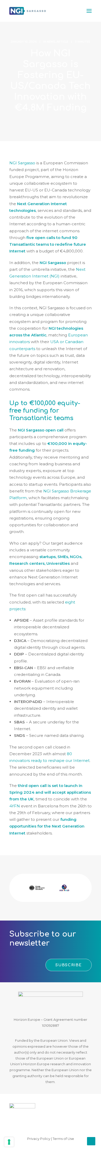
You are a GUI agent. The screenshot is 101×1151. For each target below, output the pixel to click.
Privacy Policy (38, 1139)
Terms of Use (63, 1139)
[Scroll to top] (91, 1140)
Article (62, 41)
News (51, 41)
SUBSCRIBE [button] (68, 965)
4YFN (14, 806)
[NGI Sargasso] (27, 11)
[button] (89, 11)
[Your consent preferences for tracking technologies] (9, 1142)
